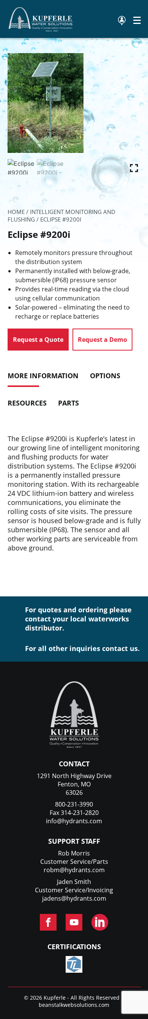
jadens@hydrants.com (74, 898)
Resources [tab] (27, 402)
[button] (134, 166)
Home (16, 211)
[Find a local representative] (122, 20)
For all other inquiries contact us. (82, 648)
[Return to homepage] (41, 29)
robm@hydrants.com (74, 870)
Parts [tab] (68, 402)
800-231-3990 (74, 804)
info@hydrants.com (74, 821)
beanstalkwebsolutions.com (74, 1004)
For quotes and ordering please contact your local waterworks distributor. (78, 618)
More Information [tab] (43, 375)
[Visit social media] (48, 922)
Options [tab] (105, 375)
